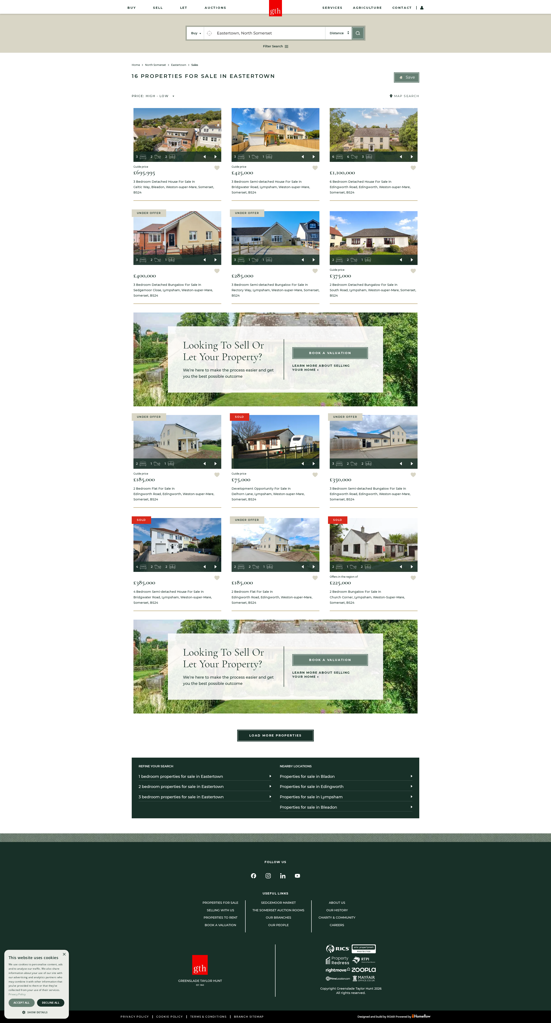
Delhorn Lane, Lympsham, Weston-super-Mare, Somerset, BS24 (268, 494)
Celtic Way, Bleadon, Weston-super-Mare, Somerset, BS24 (173, 187)
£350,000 (340, 479)
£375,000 (340, 275)
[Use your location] (209, 33)
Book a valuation (220, 925)
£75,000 (241, 479)
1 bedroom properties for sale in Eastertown (181, 776)
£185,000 (144, 479)
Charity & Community (337, 917)
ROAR (391, 1016)
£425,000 (242, 172)
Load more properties (275, 735)
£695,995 (144, 172)
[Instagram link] (268, 875)
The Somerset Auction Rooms (278, 910)
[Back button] (204, 157)
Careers (337, 925)
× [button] (64, 954)
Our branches (278, 917)
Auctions (215, 8)
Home (136, 65)
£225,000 (340, 582)
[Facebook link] (253, 875)
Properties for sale (220, 903)
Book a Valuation (330, 353)
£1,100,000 (342, 172)
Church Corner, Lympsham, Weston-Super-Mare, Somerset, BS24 (367, 597)
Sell (158, 8)
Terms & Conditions (208, 1016)
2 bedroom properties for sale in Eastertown (181, 786)
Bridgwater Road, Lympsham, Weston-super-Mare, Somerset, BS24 (271, 187)
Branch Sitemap (249, 1016)
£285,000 (242, 275)
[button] (406, 77)
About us (337, 903)
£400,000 (144, 275)
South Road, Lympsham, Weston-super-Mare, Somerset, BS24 (373, 290)
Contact (402, 8)
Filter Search (273, 46)
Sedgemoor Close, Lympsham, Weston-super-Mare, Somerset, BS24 (173, 290)
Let (183, 8)
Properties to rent (220, 917)
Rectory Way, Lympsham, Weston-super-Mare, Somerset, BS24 (275, 290)
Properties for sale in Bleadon (308, 807)
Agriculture (367, 8)
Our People (278, 925)
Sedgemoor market (278, 903)
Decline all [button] (50, 1002)
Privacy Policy (135, 1016)
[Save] (217, 168)
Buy (131, 8)
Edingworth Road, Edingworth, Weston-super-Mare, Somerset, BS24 (370, 187)
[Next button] (215, 157)
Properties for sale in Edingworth (312, 786)
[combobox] (269, 33)
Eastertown (178, 65)
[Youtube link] (297, 875)
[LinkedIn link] (282, 875)
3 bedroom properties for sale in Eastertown (181, 797)
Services (332, 8)
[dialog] (36, 984)
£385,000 (144, 582)
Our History (337, 910)
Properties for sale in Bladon (307, 776)
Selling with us (220, 910)
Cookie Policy (169, 1016)
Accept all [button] (22, 1002)
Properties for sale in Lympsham (311, 797)
